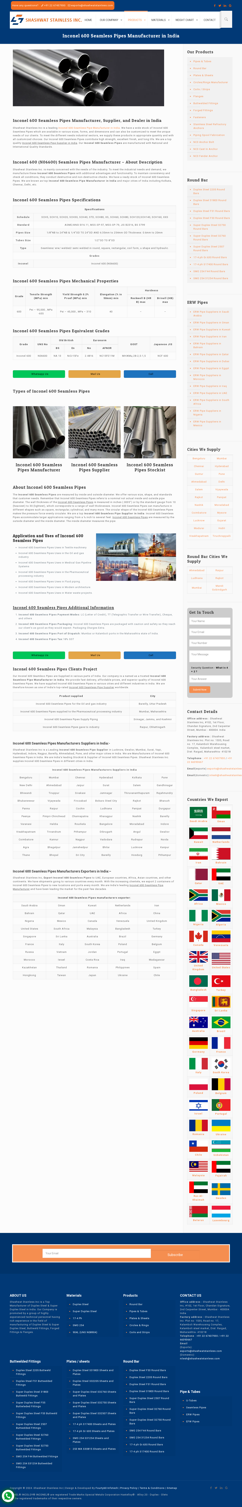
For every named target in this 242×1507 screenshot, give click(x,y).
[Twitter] (220, 5)
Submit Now (199, 689)
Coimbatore (199, 512)
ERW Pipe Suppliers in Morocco (207, 377)
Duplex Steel (81, 1304)
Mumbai (222, 458)
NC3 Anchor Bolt (203, 142)
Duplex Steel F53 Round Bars (211, 218)
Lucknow (199, 520)
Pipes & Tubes (202, 61)
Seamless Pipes (196, 1407)
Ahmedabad (199, 481)
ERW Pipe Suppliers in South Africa (211, 402)
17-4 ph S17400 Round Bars (210, 264)
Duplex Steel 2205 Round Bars (209, 191)
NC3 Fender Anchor (205, 156)
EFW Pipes (192, 1421)
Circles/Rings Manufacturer (210, 82)
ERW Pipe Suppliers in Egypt (211, 368)
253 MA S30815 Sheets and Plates (94, 1448)
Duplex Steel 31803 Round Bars (209, 202)
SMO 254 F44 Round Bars (209, 271)
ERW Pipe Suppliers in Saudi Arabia (211, 313)
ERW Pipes (193, 1414)
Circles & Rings (139, 1325)
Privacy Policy (128, 1488)
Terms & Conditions (152, 1488)
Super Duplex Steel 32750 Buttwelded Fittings (32, 1447)
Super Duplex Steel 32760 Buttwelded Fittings (32, 1436)
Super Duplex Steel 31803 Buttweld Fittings (32, 1393)
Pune (222, 474)
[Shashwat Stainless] (46, 19)
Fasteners (199, 117)
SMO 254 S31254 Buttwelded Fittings (34, 1465)
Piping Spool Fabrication (209, 135)
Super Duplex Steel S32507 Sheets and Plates (94, 1415)
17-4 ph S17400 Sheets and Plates (94, 1424)
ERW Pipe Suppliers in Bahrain (207, 345)
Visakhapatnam (199, 536)
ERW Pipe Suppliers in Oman (211, 322)
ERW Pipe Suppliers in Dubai (211, 361)
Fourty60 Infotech (107, 1488)
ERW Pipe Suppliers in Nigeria (207, 412)
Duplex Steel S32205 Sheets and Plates (93, 1383)
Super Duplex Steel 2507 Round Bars (208, 248)
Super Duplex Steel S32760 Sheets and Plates (94, 1393)
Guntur (199, 474)
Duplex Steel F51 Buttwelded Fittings (34, 1383)
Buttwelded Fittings (205, 103)
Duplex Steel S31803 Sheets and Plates (93, 1372)
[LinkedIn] (225, 5)
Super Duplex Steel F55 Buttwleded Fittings (30, 1404)
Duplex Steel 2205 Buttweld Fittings (33, 1372)
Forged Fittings (203, 110)
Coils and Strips (140, 1332)
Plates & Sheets (203, 75)
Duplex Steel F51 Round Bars (211, 211)
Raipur (220, 570)
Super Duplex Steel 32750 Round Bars (209, 227)
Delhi (222, 481)
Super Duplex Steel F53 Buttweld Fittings (36, 1415)
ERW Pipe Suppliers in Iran (210, 336)
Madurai (199, 528)
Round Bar (199, 68)
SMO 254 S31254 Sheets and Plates (91, 1440)
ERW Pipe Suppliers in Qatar (211, 354)
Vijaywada (221, 489)
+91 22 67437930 (54, 5)
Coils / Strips (201, 89)
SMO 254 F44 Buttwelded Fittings (37, 1456)
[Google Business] (230, 5)
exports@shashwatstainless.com (92, 5)
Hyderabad (222, 466)
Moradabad (222, 505)
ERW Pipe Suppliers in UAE (210, 393)
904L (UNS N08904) (85, 1332)
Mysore (221, 512)
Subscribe (175, 1255)
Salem (199, 489)
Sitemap (172, 1488)
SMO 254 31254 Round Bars (210, 278)
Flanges (198, 96)
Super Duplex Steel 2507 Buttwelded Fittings (31, 1426)
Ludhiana (197, 578)
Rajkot (199, 497)
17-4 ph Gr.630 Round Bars (210, 257)
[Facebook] (215, 5)
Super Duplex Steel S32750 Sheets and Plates (94, 1404)
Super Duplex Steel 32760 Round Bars (209, 237)
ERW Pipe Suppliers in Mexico (207, 423)
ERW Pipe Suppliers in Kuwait (211, 329)
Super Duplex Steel (85, 1311)
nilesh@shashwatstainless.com (200, 1358)
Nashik (199, 505)
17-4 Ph (77, 1318)
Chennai (199, 466)
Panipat (221, 497)
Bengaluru (199, 458)
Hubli (222, 528)
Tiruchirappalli (222, 536)
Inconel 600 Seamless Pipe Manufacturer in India (89, 127)
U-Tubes (191, 1400)
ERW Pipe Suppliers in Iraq (210, 386)
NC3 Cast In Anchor (205, 149)
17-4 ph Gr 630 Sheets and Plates (94, 1431)
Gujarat (221, 520)
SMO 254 (78, 1325)
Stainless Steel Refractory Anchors (209, 126)
